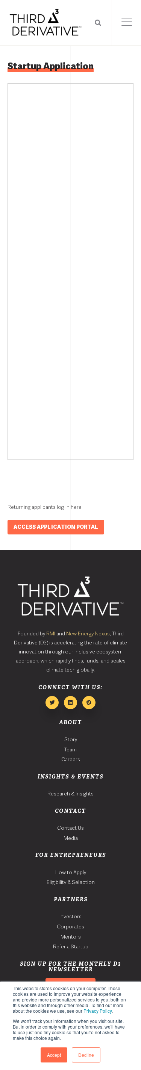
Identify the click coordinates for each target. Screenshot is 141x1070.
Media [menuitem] (71, 838)
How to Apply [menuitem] (70, 872)
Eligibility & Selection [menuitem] (71, 882)
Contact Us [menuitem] (70, 827)
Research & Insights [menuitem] (70, 793)
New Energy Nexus (88, 633)
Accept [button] (54, 1055)
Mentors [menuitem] (71, 936)
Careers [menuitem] (70, 759)
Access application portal (56, 527)
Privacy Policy (97, 1010)
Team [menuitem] (70, 749)
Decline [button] (86, 1055)
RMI (50, 633)
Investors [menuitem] (70, 916)
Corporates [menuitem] (70, 926)
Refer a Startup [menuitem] (70, 946)
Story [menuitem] (70, 739)
